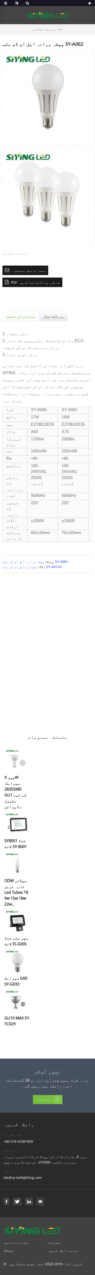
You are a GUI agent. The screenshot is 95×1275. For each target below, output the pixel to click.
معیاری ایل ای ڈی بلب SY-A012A (32, 566)
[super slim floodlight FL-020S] (17, 921)
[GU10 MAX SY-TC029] (17, 1001)
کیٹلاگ (8, 1250)
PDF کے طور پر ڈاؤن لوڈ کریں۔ (35, 282)
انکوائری (43, 1099)
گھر (35, 29)
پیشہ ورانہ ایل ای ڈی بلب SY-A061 (35, 561)
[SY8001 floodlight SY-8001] (17, 824)
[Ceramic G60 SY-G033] (17, 961)
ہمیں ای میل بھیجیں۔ (29, 270)
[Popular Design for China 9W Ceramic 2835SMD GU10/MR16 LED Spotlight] (17, 761)
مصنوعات (50, 29)
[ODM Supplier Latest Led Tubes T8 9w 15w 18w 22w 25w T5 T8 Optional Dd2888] (17, 864)
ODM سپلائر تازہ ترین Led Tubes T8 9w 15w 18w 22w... (16, 892)
